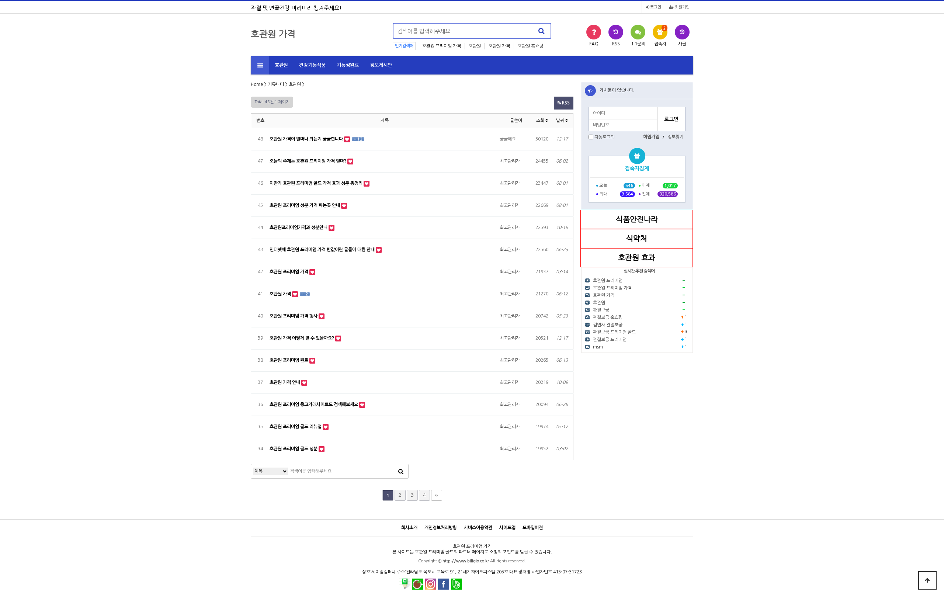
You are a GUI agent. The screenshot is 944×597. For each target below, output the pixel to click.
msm (598, 347)
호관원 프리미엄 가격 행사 (294, 316)
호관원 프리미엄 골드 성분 (294, 449)
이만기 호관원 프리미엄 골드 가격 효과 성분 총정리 (317, 183)
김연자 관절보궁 (607, 325)
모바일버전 (533, 527)
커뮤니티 (276, 84)
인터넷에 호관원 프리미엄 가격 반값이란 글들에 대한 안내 (323, 249)
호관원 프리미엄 (607, 280)
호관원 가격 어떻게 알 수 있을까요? (302, 338)
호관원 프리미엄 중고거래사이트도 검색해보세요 (314, 404)
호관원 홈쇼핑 (530, 46)
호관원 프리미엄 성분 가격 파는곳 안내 (305, 205)
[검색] (541, 31)
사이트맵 (507, 527)
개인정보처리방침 (440, 527)
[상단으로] (927, 580)
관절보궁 (601, 310)
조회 (540, 120)
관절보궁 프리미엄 (610, 339)
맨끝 (436, 495)
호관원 (475, 46)
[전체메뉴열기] (260, 65)
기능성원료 (348, 65)
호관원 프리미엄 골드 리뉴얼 (296, 426)
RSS (565, 103)
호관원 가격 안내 (285, 382)
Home (257, 84)
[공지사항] (590, 90)
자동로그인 (604, 137)
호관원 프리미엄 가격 (441, 46)
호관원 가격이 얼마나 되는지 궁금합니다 (307, 139)
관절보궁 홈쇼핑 (607, 317)
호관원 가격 (499, 46)
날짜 (560, 120)
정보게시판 (381, 65)
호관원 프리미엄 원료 (289, 360)
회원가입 (682, 7)
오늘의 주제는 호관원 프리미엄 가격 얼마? (308, 161)
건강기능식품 (312, 65)
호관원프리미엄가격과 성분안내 (299, 227)
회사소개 (409, 527)
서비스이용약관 (478, 527)
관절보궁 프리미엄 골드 (614, 332)
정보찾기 (675, 137)
